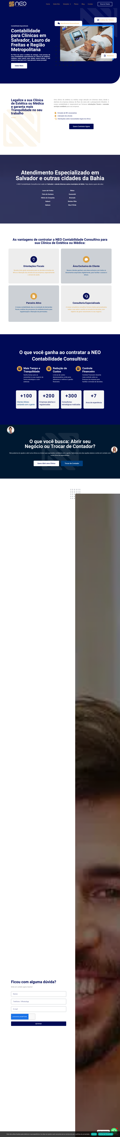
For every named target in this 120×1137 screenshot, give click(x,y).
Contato (90, 4)
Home (48, 4)
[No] (117, 1134)
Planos (76, 4)
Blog (83, 4)
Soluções (66, 4)
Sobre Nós (56, 4)
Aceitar (94, 1134)
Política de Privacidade (105, 1134)
